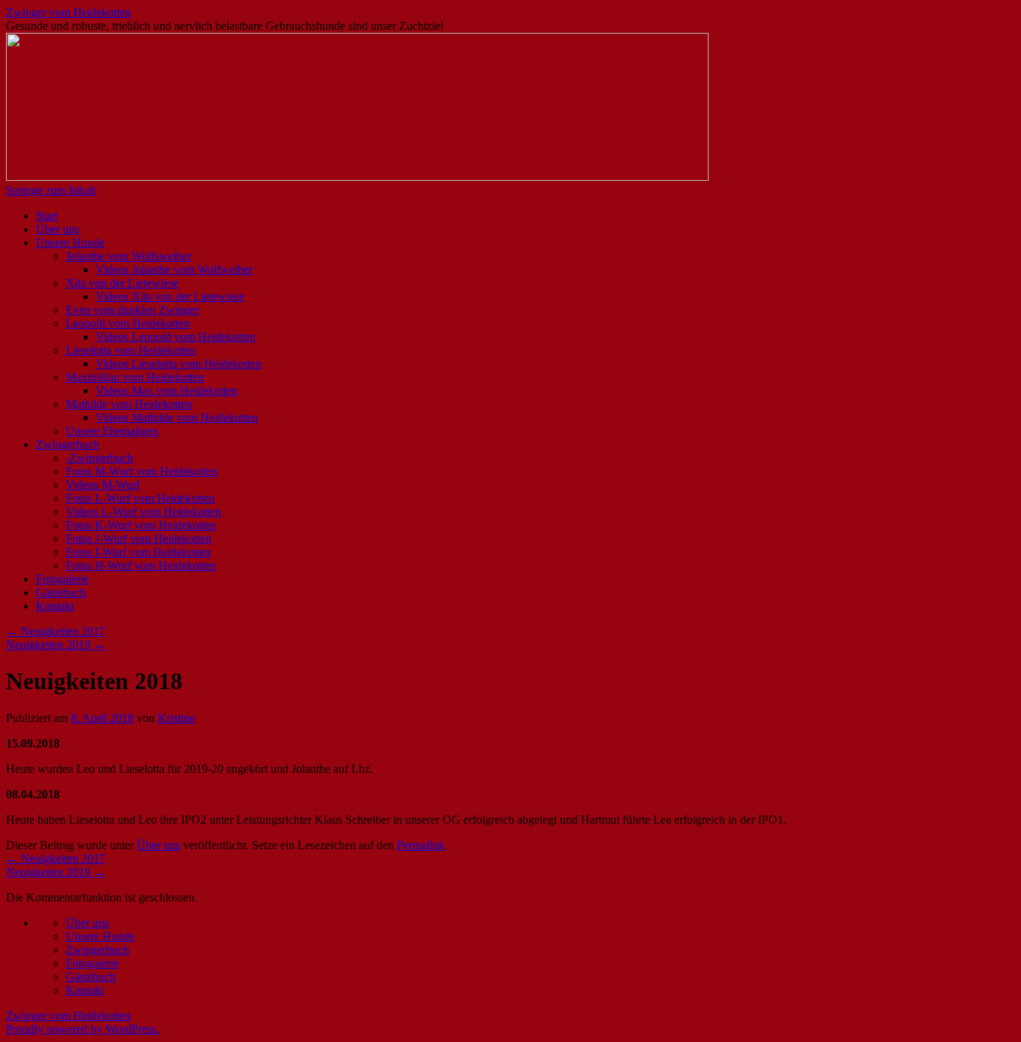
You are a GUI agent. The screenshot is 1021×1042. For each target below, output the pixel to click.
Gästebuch (61, 592)
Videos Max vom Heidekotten (167, 390)
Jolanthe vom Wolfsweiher (128, 256)
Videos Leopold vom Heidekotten (176, 336)
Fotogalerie (62, 579)
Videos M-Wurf (103, 484)
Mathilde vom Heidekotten (129, 404)
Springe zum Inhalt (51, 190)
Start (47, 215)
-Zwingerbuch (99, 457)
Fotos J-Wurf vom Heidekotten (139, 538)
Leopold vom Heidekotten (128, 323)
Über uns (57, 229)
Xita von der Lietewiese (122, 283)
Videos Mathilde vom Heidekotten (177, 417)
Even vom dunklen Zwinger (132, 309)
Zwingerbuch (67, 444)
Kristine (176, 718)
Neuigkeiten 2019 (55, 644)
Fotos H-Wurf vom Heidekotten (141, 565)
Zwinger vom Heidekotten (68, 12)
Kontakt (55, 605)
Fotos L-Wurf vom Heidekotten (140, 498)
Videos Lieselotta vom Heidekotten (179, 363)
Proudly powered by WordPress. (82, 1029)
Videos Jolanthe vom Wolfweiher (174, 269)
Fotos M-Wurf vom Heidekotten (142, 471)
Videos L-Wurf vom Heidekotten (143, 511)
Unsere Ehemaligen (112, 431)
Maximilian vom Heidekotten (135, 377)
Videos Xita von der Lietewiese (170, 296)
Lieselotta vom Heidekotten (131, 350)
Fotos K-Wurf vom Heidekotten (141, 525)
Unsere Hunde (70, 242)
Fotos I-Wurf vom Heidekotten (138, 552)
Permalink (421, 845)
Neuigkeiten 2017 (55, 631)
